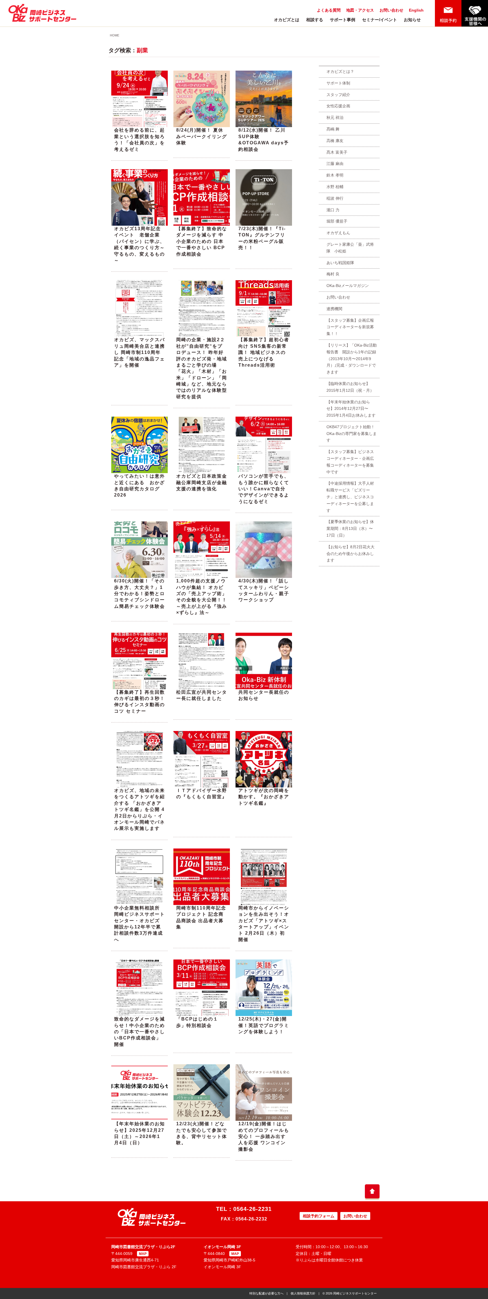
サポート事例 (342, 19)
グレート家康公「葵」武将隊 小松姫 (350, 247)
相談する (314, 19)
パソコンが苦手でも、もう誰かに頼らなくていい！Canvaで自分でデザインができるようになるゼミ (263, 489)
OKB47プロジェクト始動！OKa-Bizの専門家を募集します (351, 434)
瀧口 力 (332, 210)
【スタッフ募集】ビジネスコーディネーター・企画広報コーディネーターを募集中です (350, 461)
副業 (142, 50)
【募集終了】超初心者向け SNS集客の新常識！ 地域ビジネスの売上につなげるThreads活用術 (263, 352)
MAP (143, 1254)
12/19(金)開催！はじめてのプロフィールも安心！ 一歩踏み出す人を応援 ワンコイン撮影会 (263, 1136)
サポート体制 (338, 83)
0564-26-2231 (252, 1209)
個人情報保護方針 (303, 1293)
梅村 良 (332, 274)
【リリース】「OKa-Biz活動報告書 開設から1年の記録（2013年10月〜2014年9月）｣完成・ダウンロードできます (351, 358)
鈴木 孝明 (334, 175)
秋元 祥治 (334, 117)
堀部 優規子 (336, 221)
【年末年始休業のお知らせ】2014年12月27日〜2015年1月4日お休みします (351, 409)
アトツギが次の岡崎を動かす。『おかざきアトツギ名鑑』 (263, 797)
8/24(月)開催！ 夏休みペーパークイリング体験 (201, 136)
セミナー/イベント (379, 19)
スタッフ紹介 (338, 94)
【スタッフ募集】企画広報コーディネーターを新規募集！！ (350, 327)
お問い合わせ (391, 10)
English (416, 10)
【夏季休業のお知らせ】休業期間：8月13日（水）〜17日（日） (350, 528)
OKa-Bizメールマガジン (347, 285)
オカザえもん (338, 232)
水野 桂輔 (334, 186)
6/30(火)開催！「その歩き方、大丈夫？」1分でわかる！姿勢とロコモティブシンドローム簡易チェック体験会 (139, 593)
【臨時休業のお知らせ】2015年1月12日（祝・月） (350, 387)
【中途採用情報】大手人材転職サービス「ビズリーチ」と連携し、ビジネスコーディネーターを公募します (350, 496)
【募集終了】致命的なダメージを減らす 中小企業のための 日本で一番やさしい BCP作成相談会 (201, 241)
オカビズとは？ (340, 71)
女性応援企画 (338, 106)
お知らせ (412, 19)
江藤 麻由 (334, 163)
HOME (114, 35)
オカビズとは (286, 19)
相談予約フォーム (318, 1216)
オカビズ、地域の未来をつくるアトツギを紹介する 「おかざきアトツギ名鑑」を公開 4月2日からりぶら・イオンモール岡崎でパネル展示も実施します (139, 809)
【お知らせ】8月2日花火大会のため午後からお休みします (350, 554)
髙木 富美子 (336, 152)
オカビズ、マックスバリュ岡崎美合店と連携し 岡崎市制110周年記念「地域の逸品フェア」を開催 (139, 352)
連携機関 (334, 308)
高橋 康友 (334, 140)
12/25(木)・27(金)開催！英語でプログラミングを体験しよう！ (263, 1025)
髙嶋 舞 (332, 129)
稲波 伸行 (334, 198)
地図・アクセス (360, 10)
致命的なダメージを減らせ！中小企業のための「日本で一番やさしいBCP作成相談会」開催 (139, 1032)
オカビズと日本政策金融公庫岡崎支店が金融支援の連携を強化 (201, 482)
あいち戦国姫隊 (340, 262)
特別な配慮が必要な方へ (266, 1293)
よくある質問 (329, 10)
